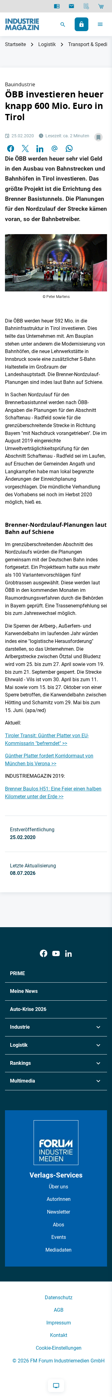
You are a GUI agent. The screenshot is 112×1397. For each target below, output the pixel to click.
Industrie (20, 1027)
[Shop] (101, 6)
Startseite (15, 44)
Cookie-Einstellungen (59, 1348)
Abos (58, 1225)
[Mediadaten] (86, 6)
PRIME (17, 973)
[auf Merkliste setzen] (98, 137)
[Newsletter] (71, 6)
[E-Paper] (57, 6)
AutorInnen (59, 1199)
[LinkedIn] (39, 148)
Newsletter (58, 1212)
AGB (58, 1310)
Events (58, 1237)
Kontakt (58, 1335)
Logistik (47, 44)
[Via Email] (54, 148)
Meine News (24, 991)
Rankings (20, 1063)
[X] (25, 148)
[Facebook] (43, 953)
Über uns (58, 1187)
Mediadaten (58, 1250)
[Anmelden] (81, 24)
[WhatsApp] (69, 148)
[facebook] (10, 148)
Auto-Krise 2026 (28, 1009)
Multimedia (22, 1081)
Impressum (58, 1323)
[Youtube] (56, 953)
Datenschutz (58, 1297)
